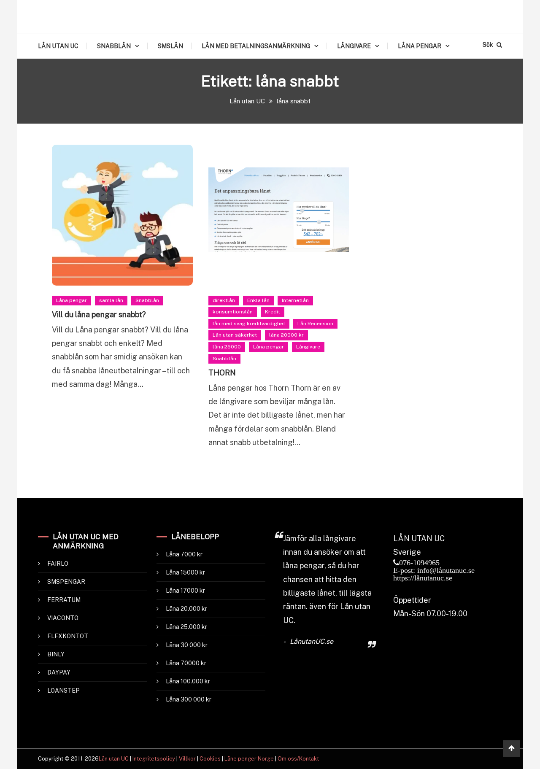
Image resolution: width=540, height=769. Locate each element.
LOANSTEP (63, 690)
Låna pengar (71, 300)
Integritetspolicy (153, 759)
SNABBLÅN (114, 46)
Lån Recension (315, 323)
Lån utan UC (114, 759)
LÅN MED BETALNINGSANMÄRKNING (256, 46)
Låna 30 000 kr (187, 645)
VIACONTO (62, 618)
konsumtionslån (233, 312)
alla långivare (332, 538)
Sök (488, 44)
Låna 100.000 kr (188, 681)
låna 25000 (227, 347)
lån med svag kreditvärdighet (249, 323)
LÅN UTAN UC (58, 46)
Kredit (272, 312)
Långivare (308, 347)
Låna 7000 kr (184, 554)
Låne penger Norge (249, 759)
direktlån (224, 300)
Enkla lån (258, 300)
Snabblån (147, 300)
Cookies (210, 759)
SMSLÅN (170, 46)
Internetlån (295, 300)
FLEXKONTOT (67, 636)
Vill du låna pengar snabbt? (99, 314)
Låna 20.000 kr (186, 608)
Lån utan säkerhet (235, 335)
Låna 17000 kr (185, 590)
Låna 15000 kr (185, 572)
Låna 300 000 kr (188, 699)
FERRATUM (64, 599)
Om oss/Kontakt (298, 759)
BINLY (56, 654)
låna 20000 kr (286, 335)
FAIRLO (57, 563)
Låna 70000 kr (186, 663)
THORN (222, 372)
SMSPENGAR (66, 581)
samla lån (111, 300)
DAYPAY (58, 672)
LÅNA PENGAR (419, 46)
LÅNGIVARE (354, 46)
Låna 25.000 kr (186, 626)
